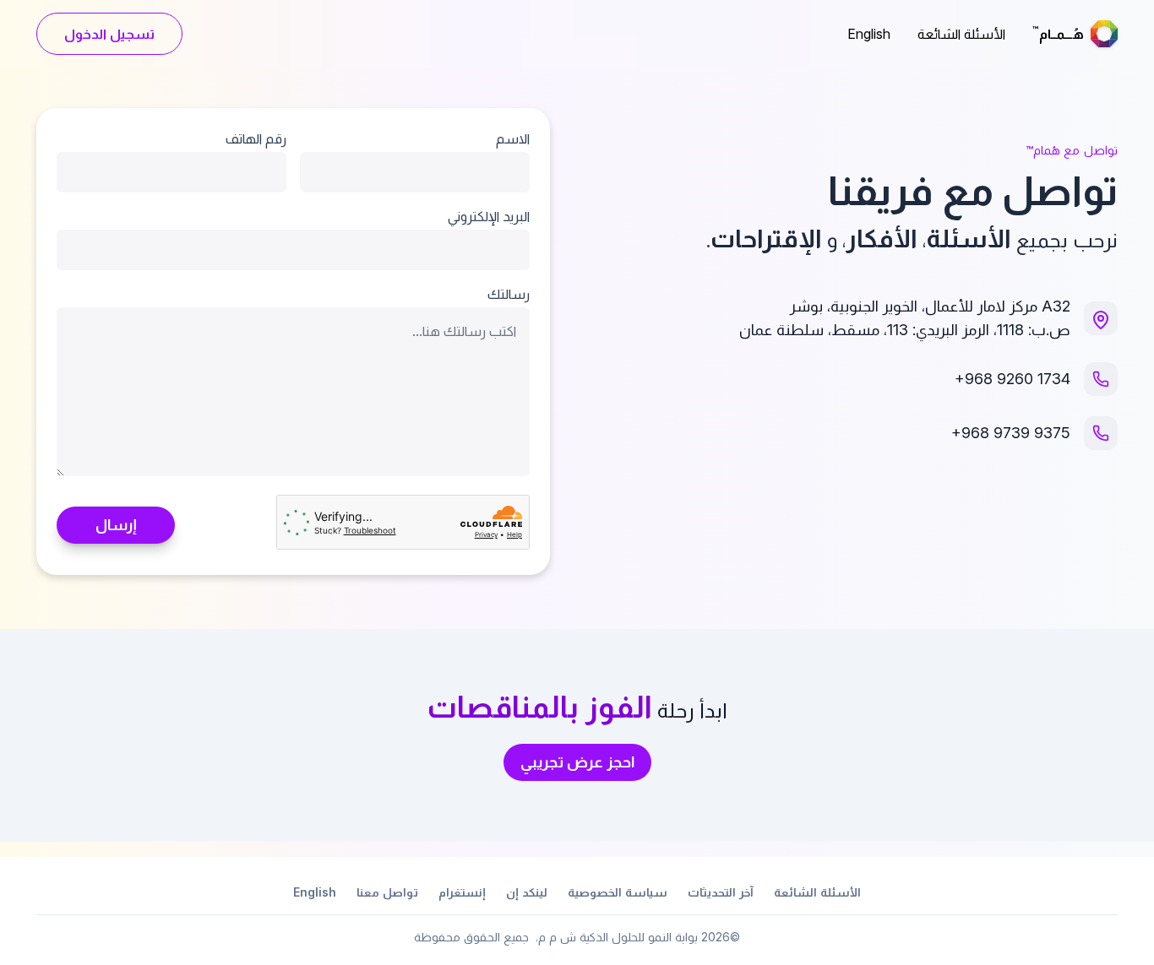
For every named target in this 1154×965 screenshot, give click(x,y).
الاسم (513, 138)
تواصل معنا (387, 892)
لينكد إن (526, 892)
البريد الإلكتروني (489, 216)
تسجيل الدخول (109, 33)
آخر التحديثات (721, 892)
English (868, 33)
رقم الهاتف (256, 138)
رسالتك (508, 293)
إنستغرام (462, 892)
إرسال (116, 525)
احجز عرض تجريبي (577, 762)
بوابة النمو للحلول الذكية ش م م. (617, 937)
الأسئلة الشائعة (961, 33)
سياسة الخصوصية (617, 892)
